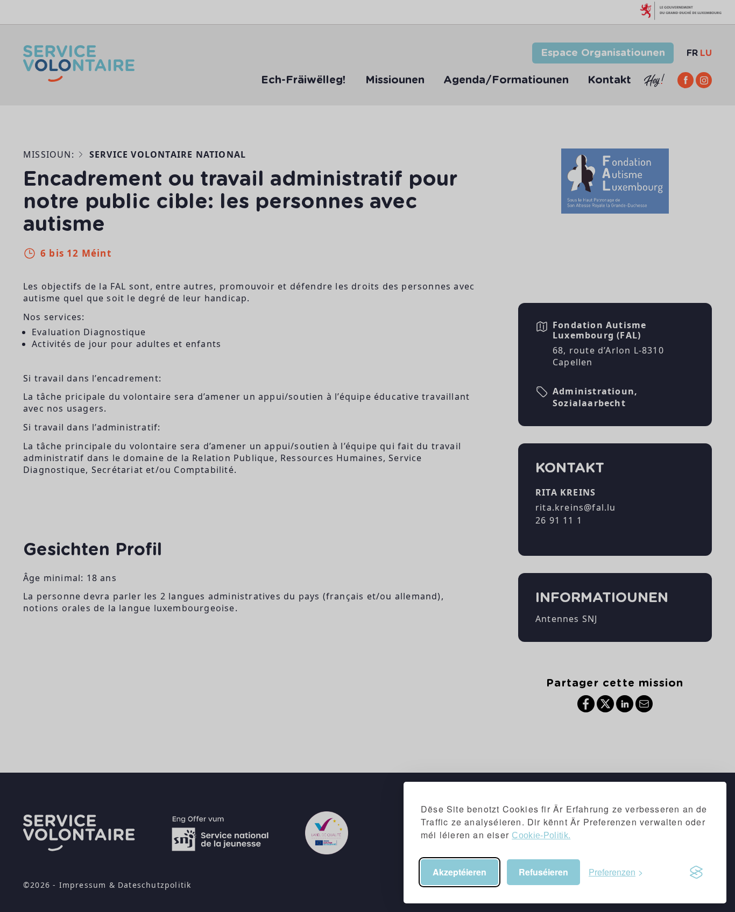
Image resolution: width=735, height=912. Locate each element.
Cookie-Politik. (541, 835)
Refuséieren (543, 872)
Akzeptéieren (459, 872)
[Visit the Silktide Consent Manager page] (696, 872)
